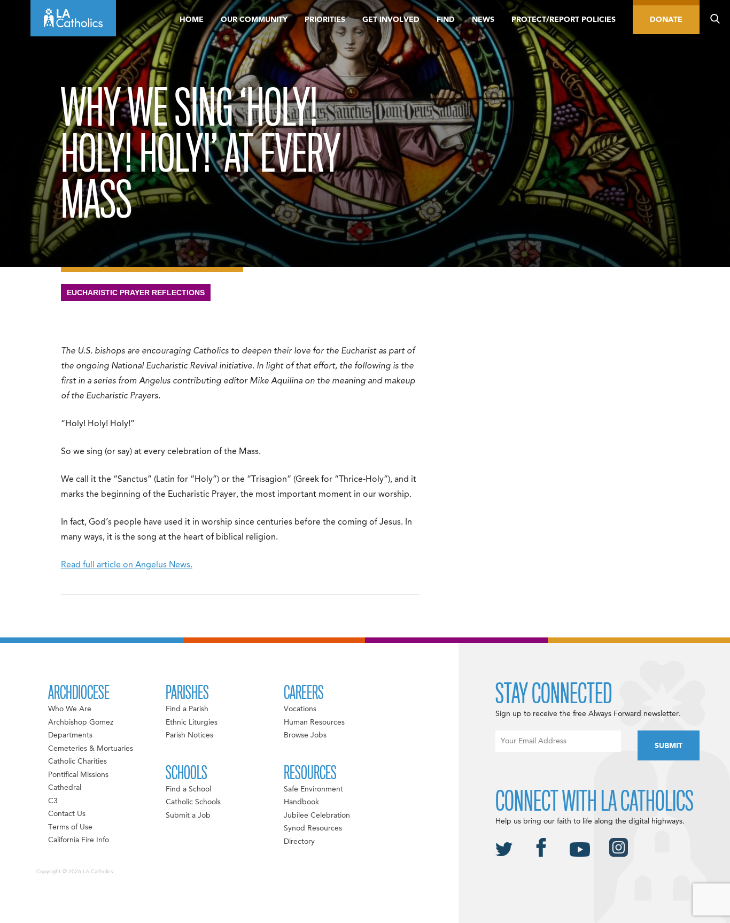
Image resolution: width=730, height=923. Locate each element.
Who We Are (69, 709)
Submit (668, 746)
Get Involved (391, 20)
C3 (53, 801)
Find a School (188, 789)
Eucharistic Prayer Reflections (136, 292)
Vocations (300, 709)
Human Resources (314, 722)
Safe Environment (313, 789)
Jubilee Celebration (317, 815)
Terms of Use (70, 827)
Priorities (325, 20)
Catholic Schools (193, 802)
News (483, 20)
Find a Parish (187, 709)
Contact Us (67, 814)
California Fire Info (78, 840)
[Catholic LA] (73, 18)
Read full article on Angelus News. (126, 565)
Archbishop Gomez (80, 722)
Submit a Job (188, 815)
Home (192, 20)
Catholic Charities (77, 761)
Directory (299, 841)
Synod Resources (313, 828)
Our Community (254, 20)
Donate (666, 20)
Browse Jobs (305, 735)
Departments (70, 735)
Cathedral (64, 787)
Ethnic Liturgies (192, 722)
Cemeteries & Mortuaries (90, 748)
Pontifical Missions (78, 775)
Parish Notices (189, 735)
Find (446, 20)
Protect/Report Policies (563, 20)
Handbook (301, 802)
